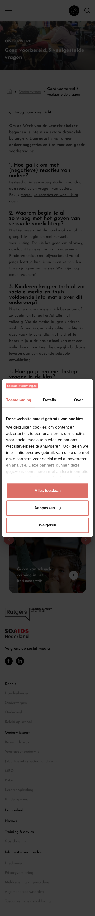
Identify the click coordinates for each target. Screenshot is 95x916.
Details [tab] (49, 400)
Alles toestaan (48, 490)
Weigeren (47, 525)
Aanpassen (44, 508)
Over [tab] (78, 400)
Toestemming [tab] (18, 400)
